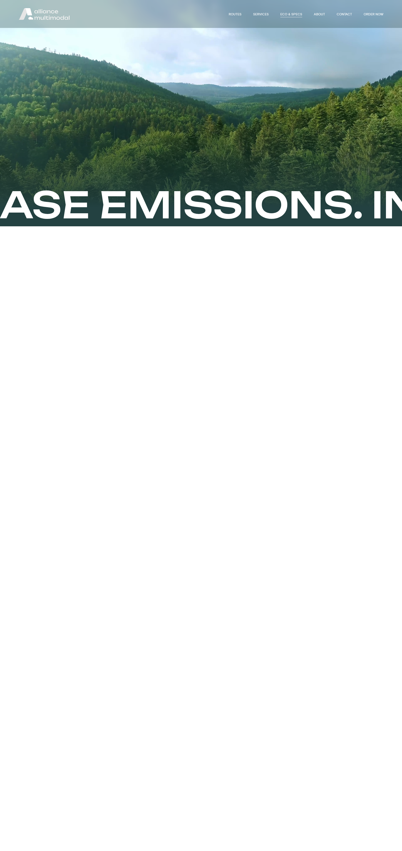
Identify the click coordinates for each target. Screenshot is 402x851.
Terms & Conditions (213, 837)
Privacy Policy (246, 837)
